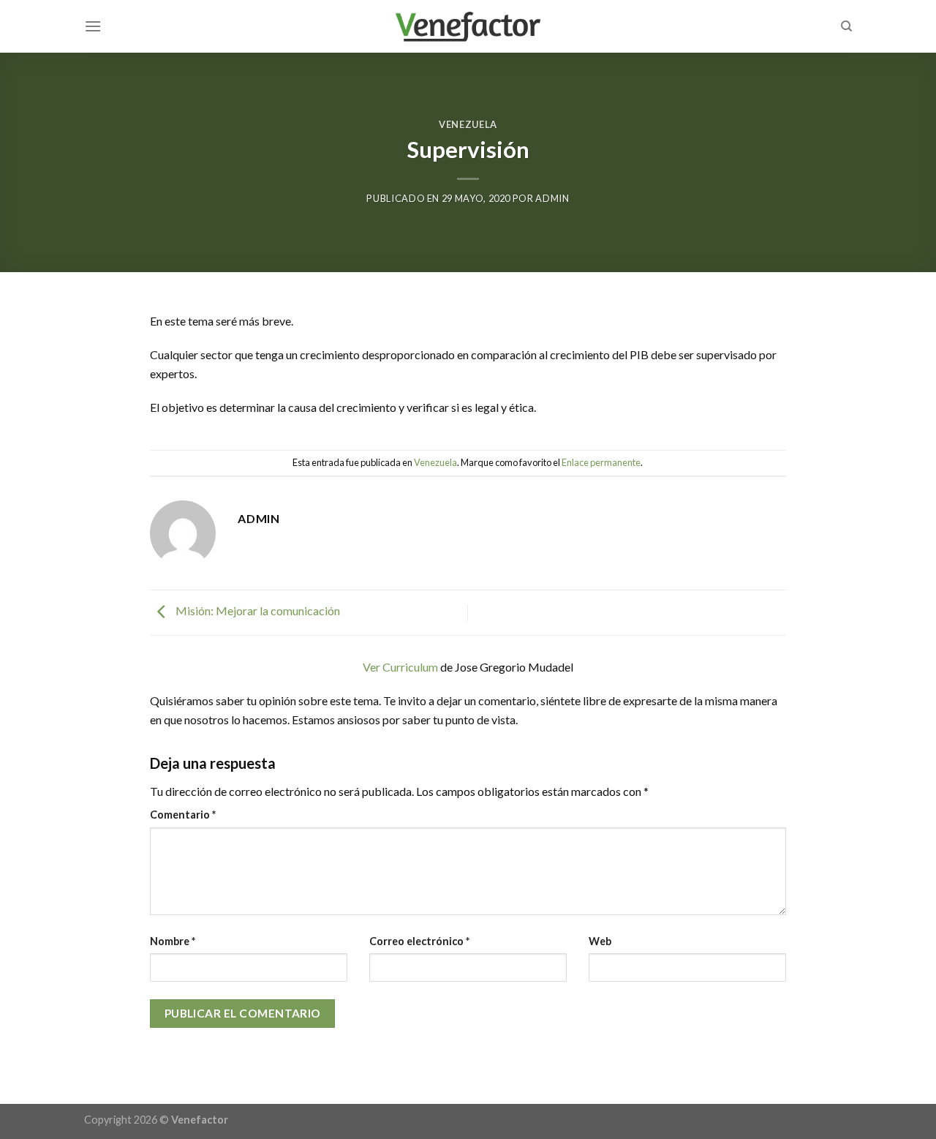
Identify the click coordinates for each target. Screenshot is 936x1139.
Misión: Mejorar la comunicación (256, 611)
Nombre (172, 941)
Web (600, 941)
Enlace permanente (601, 462)
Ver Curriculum (400, 667)
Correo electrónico (419, 941)
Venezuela (468, 124)
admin (552, 198)
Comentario (183, 814)
